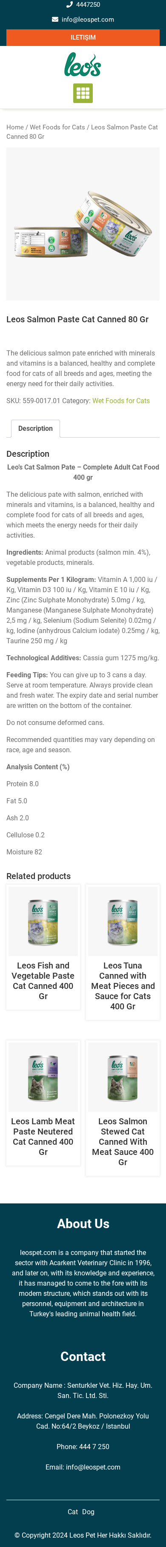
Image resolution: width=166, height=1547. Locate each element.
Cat (73, 1512)
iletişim (83, 37)
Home (15, 127)
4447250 (88, 5)
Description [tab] (35, 428)
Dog (88, 1512)
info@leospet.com (88, 19)
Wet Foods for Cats (57, 127)
